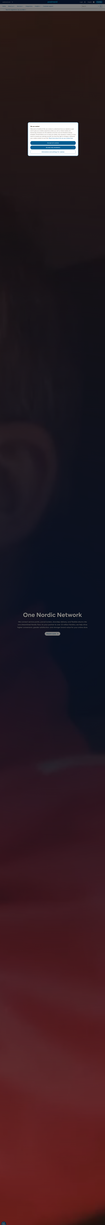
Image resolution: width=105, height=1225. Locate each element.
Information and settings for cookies (53, 152)
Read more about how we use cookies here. (61, 138)
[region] (53, 139)
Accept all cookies (53, 143)
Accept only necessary (53, 147)
